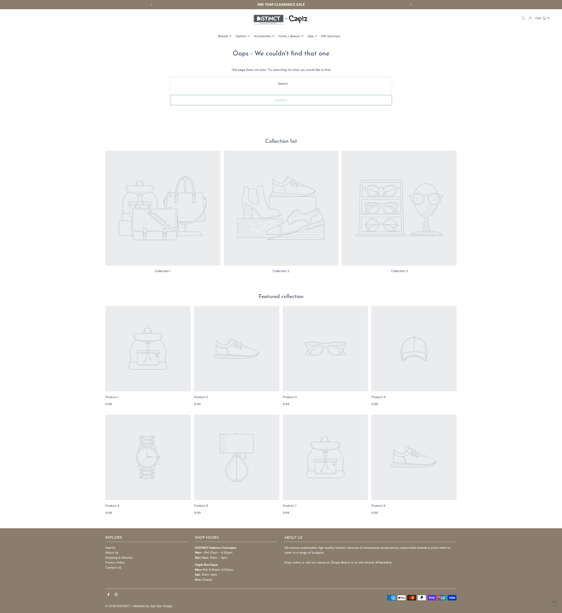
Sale (310, 36)
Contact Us (113, 567)
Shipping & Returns (118, 558)
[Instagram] (116, 595)
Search (110, 548)
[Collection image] (162, 208)
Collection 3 (399, 271)
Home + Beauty (289, 36)
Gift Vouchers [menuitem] (330, 36)
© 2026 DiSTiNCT (117, 606)
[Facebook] (108, 595)
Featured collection (281, 296)
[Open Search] (523, 18)
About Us (111, 552)
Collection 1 (163, 271)
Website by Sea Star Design (153, 606)
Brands (223, 36)
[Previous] (151, 4)
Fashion (241, 36)
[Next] (410, 4)
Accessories (262, 36)
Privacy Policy (115, 562)
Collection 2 (281, 271)
